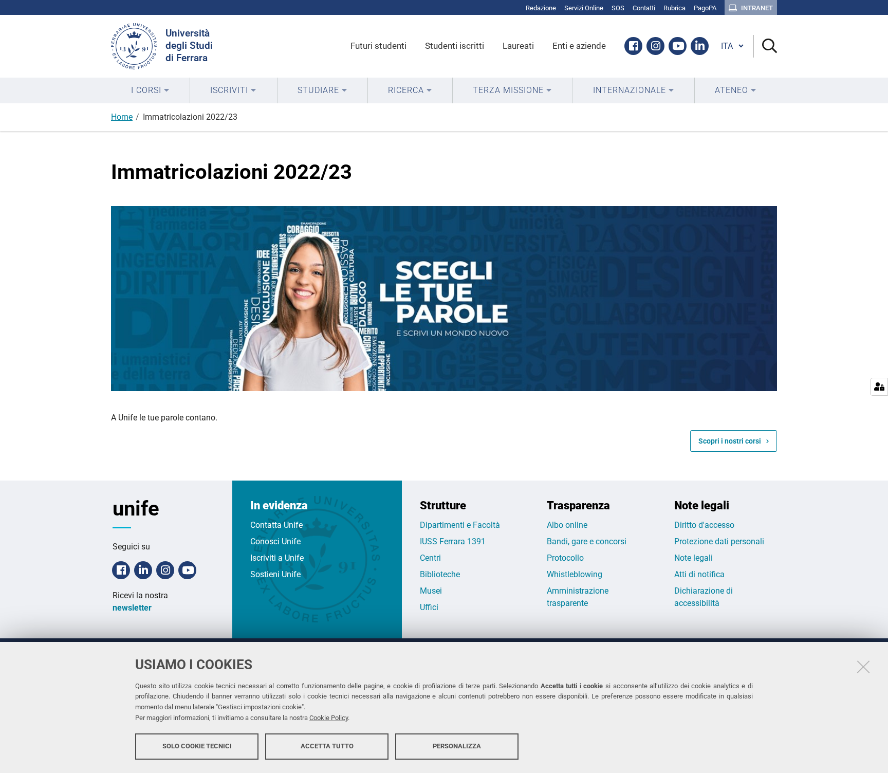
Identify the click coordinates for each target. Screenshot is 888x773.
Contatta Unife (276, 525)
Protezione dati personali (719, 541)
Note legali (693, 558)
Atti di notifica (699, 574)
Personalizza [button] (457, 746)
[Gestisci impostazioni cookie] (879, 387)
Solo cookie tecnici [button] (197, 746)
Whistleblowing (574, 574)
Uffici (429, 607)
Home (122, 117)
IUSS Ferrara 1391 (453, 541)
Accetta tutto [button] (327, 746)
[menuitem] (150, 90)
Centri (430, 558)
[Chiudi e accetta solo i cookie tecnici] (863, 666)
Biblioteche (440, 574)
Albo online (567, 525)
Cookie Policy (328, 718)
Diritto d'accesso (704, 525)
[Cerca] (765, 46)
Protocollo (565, 558)
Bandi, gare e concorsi (586, 541)
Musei (431, 591)
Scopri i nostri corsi (729, 441)
